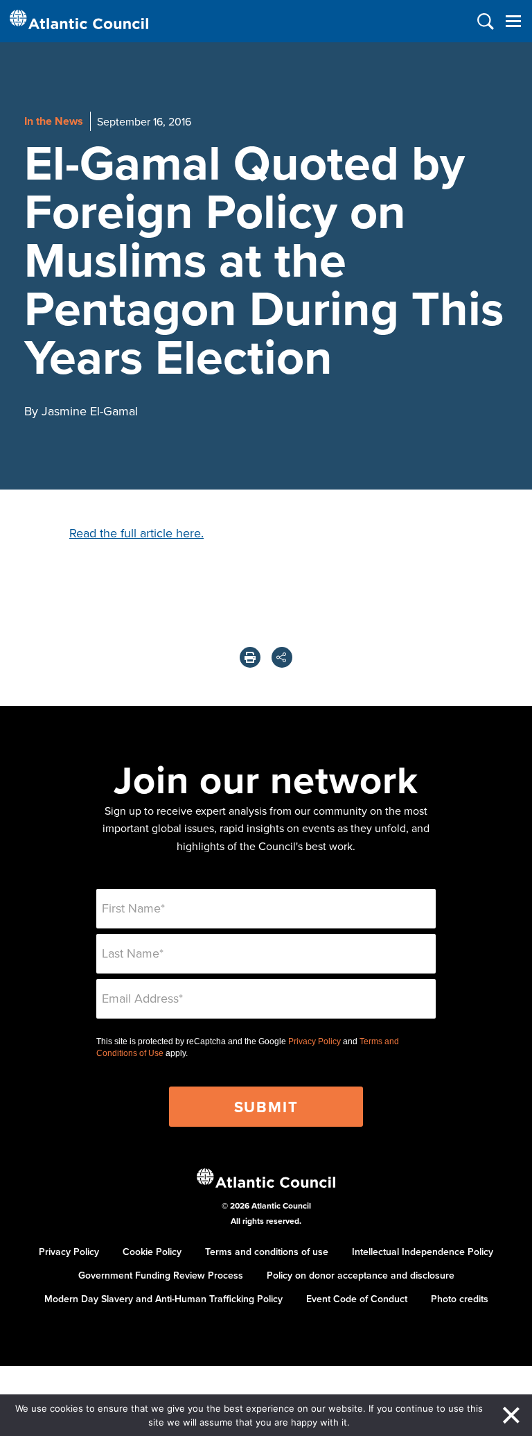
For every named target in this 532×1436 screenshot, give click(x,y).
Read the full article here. (136, 533)
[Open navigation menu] (513, 21)
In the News (53, 121)
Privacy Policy (314, 1041)
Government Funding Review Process (160, 1275)
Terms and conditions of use (266, 1251)
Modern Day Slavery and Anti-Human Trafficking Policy (163, 1299)
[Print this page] (250, 657)
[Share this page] (282, 657)
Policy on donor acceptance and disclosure (360, 1275)
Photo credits (459, 1299)
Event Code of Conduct (356, 1299)
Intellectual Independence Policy (422, 1251)
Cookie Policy (152, 1251)
